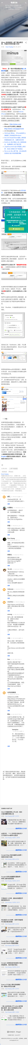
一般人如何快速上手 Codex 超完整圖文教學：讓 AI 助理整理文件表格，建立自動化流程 (12, 1008)
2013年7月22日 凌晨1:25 (18, 731)
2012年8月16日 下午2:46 (13, 694)
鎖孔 (8, 496)
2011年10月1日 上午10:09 (18, 614)
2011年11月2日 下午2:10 (15, 659)
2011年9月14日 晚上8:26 (19, 602)
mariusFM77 (17, 1035)
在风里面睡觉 (11, 692)
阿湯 (8, 525)
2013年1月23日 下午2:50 (16, 714)
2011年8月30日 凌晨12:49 (16, 496)
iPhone (3, 114)
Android (21, 111)
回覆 (8, 504)
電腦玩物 (14, 3)
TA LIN (9, 569)
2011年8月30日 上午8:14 (19, 507)
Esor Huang (11, 538)
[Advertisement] (14, 25)
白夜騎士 (10, 507)
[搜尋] (26, 3)
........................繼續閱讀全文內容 (16, 828)
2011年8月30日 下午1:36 (17, 554)
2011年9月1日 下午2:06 (19, 589)
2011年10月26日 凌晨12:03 (17, 638)
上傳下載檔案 (13, 468)
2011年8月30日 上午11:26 (14, 540)
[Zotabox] (0, 1044)
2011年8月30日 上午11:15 (16, 525)
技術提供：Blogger (15, 1032)
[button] (26, 43)
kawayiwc (15, 729)
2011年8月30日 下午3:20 (17, 569)
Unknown (10, 589)
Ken (8, 659)
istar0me (10, 602)
